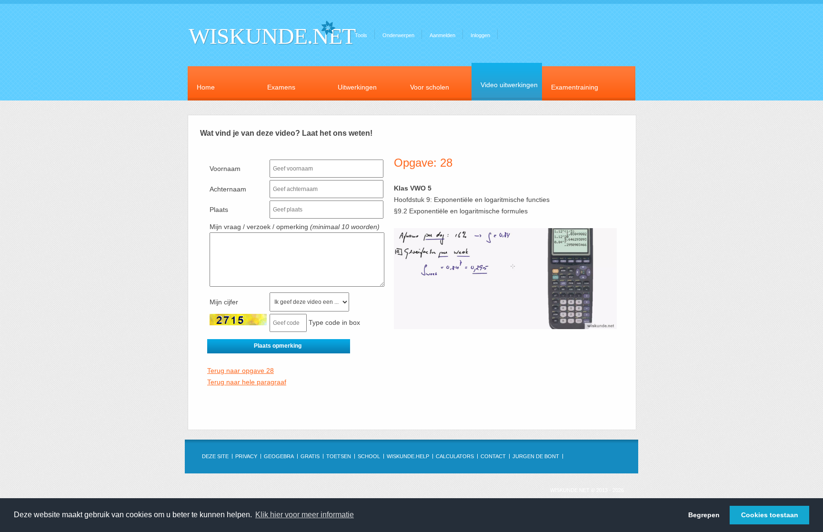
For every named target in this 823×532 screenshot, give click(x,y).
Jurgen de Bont (535, 456)
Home (206, 87)
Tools (361, 35)
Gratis (310, 456)
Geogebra (279, 456)
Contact (493, 456)
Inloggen (480, 35)
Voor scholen (429, 87)
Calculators (455, 456)
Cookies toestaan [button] (769, 515)
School (369, 456)
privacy (246, 456)
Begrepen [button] (704, 515)
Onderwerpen (398, 35)
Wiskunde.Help (408, 456)
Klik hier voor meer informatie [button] (304, 515)
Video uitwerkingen (509, 85)
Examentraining (574, 87)
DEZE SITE (215, 456)
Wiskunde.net (272, 36)
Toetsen (338, 456)
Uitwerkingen (357, 87)
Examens (281, 87)
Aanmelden (442, 35)
